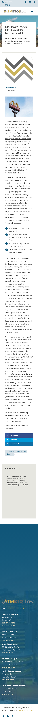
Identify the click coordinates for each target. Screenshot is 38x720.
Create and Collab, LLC (27, 710)
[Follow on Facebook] (25, 1)
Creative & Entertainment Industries (16, 452)
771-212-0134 (7, 653)
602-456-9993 (8, 640)
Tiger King (20, 133)
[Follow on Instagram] (34, 1)
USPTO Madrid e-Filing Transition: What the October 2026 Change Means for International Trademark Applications (17, 481)
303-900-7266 (8, 623)
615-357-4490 (8, 680)
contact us (9, 418)
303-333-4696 (8, 626)
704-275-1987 (8, 694)
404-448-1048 (8, 667)
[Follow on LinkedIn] (30, 1)
